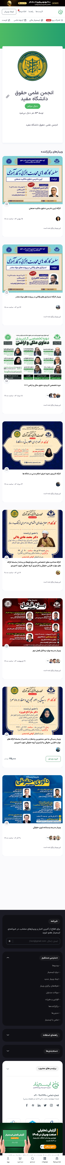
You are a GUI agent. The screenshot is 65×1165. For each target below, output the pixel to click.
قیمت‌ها (39, 11)
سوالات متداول (52, 992)
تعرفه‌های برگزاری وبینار (49, 986)
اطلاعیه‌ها (22, 11)
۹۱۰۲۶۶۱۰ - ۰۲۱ (40, 1095)
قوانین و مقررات (52, 999)
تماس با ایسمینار (52, 1020)
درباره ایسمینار (53, 972)
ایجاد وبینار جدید (51, 979)
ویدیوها (55, 965)
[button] (45, 1160)
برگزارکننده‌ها (54, 1006)
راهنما (31, 11)
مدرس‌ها (55, 1013)
